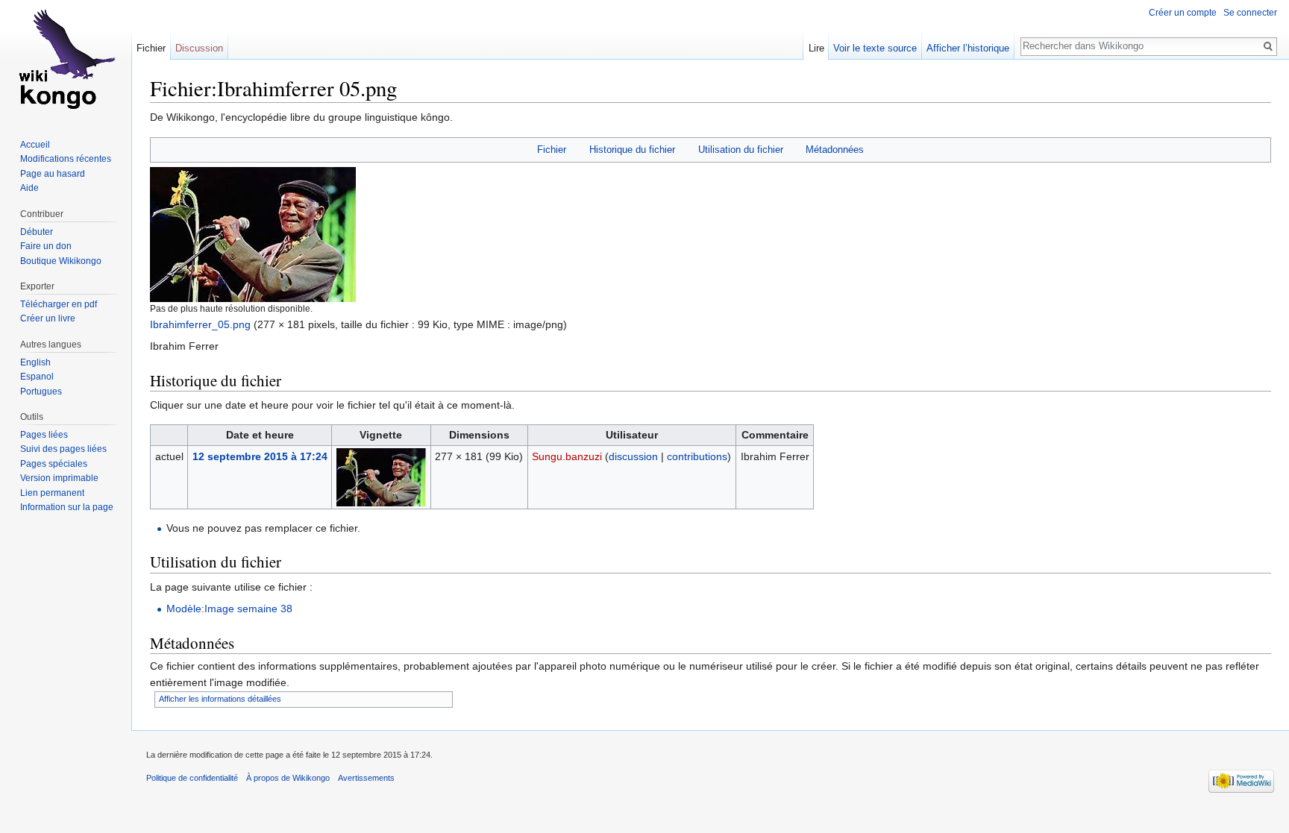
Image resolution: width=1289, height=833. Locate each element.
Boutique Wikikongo (60, 261)
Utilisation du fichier (740, 149)
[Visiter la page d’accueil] (65, 59)
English (35, 362)
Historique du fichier (632, 149)
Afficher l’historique (967, 48)
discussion (633, 456)
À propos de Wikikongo (288, 777)
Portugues (41, 391)
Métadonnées (835, 149)
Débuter (36, 232)
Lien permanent (52, 493)
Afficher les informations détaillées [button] (220, 698)
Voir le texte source (875, 48)
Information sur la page (66, 507)
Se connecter (1250, 12)
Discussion (199, 48)
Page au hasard (52, 174)
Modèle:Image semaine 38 (229, 608)
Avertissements (366, 777)
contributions (697, 456)
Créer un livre (47, 318)
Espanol (37, 376)
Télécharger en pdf (58, 304)
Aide (29, 188)
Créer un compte (1183, 12)
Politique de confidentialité (192, 777)
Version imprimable (59, 478)
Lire (816, 48)
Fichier (551, 149)
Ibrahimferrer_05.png (200, 324)
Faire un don (46, 246)
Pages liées (44, 435)
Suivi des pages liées (63, 449)
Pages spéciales (53, 464)
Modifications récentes (65, 159)
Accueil (35, 144)
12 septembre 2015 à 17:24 (259, 456)
